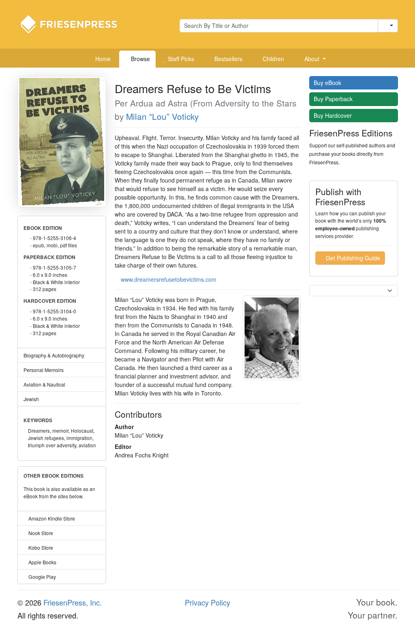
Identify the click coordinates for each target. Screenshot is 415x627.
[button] (312, 59)
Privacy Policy (207, 602)
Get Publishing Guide (352, 258)
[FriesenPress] (74, 23)
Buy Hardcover (333, 115)
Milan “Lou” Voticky (162, 116)
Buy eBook (328, 83)
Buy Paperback (334, 99)
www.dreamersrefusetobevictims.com (168, 279)
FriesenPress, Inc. (72, 602)
